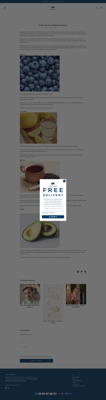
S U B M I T (53, 217)
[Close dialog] (64, 181)
